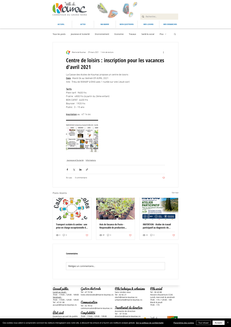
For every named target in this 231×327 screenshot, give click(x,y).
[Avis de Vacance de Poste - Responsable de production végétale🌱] (115, 209)
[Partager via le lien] (87, 169)
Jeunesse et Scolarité (80, 34)
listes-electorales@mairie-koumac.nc (97, 294)
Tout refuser (203, 322)
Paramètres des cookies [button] (184, 322)
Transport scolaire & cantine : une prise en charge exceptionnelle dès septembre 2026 (72, 226)
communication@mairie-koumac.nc (96, 308)
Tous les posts (59, 34)
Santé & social (147, 34)
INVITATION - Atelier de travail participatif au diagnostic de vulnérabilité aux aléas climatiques (159, 226)
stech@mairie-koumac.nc (126, 297)
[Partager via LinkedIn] (80, 169)
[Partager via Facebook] (67, 169)
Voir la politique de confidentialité (149, 322)
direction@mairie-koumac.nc (128, 316)
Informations (91, 160)
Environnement (102, 34)
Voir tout (175, 193)
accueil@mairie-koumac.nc (65, 305)
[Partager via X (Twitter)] (74, 169)
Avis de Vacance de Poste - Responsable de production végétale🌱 (112, 226)
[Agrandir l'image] (82, 136)
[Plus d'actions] (163, 52)
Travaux (132, 34)
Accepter (218, 322)
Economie (119, 34)
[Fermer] (227, 323)
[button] (105, 24)
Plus (161, 34)
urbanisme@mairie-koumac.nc (128, 299)
